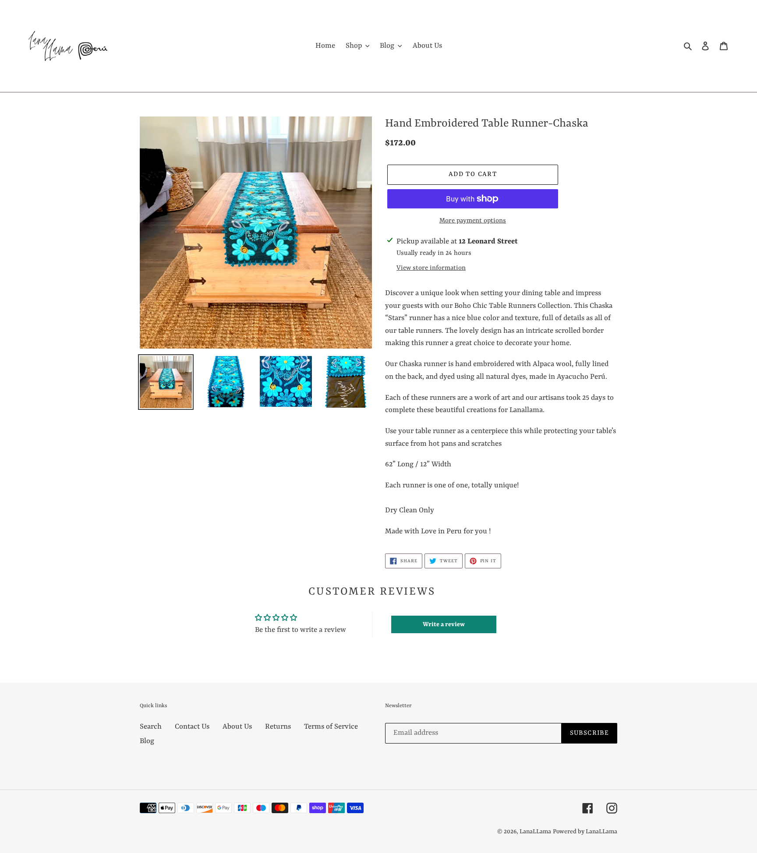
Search (151, 727)
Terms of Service (331, 727)
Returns (278, 727)
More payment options (472, 221)
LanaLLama (535, 831)
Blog (147, 741)
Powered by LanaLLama (585, 831)
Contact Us (192, 727)
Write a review (444, 624)
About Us (237, 727)
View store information (431, 268)
